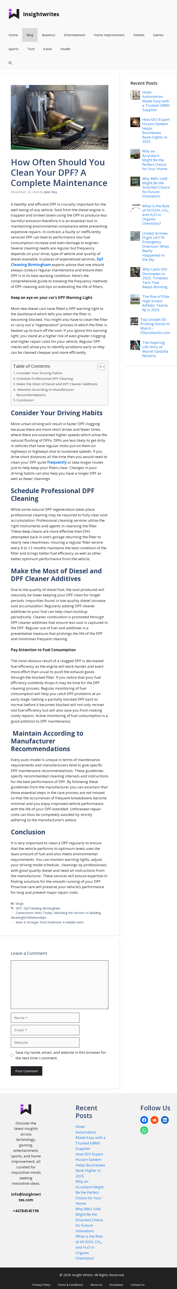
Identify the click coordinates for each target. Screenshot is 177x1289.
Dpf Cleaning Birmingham (42, 908)
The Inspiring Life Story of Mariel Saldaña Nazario (155, 349)
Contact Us (138, 1285)
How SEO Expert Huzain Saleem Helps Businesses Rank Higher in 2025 (156, 130)
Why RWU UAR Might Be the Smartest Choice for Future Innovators (156, 187)
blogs (20, 903)
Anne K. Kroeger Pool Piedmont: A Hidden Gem (50, 922)
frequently (57, 462)
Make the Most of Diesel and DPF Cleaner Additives (56, 384)
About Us (96, 1285)
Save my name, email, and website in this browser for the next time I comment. (61, 1055)
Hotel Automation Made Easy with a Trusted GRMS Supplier (156, 101)
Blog (30, 35)
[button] (10, 63)
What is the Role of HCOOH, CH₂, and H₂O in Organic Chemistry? (155, 214)
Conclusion (25, 400)
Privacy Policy (41, 1285)
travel (47, 49)
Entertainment (74, 35)
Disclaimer (116, 1285)
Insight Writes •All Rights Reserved (98, 1275)
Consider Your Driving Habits (39, 373)
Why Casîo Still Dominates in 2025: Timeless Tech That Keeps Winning (155, 278)
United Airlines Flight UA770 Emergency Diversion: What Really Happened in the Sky (155, 246)
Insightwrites (41, 14)
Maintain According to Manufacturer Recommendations (45, 392)
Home (13, 35)
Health (65, 49)
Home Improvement (109, 35)
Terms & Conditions (70, 1285)
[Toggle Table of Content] (99, 366)
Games (158, 35)
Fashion (138, 35)
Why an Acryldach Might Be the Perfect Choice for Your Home (154, 160)
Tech (31, 49)
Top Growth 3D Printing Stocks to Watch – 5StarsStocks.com (155, 326)
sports (14, 49)
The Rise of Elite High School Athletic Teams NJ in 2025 (155, 303)
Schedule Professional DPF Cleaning (44, 378)
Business (48, 35)
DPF (19, 908)
